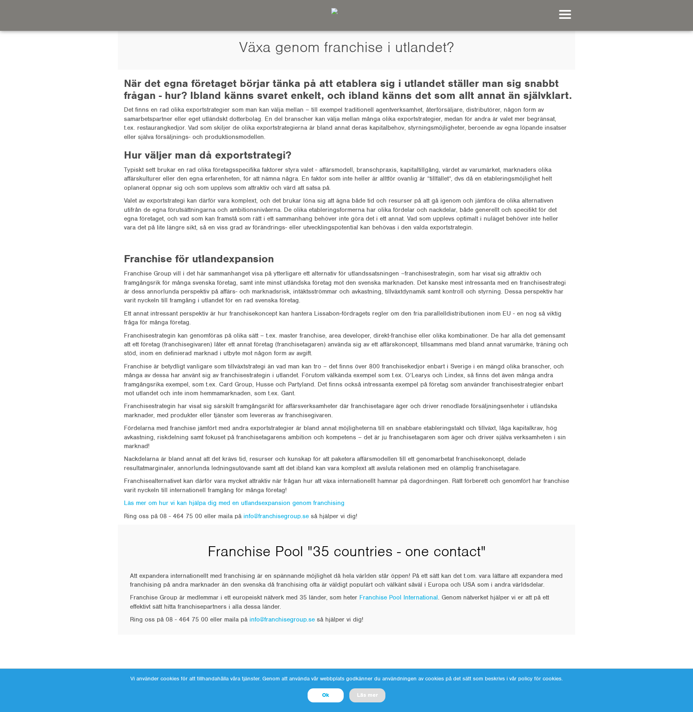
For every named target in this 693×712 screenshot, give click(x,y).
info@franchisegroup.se (282, 619)
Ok (325, 695)
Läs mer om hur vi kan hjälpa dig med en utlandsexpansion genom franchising (234, 503)
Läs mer (367, 695)
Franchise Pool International (398, 597)
